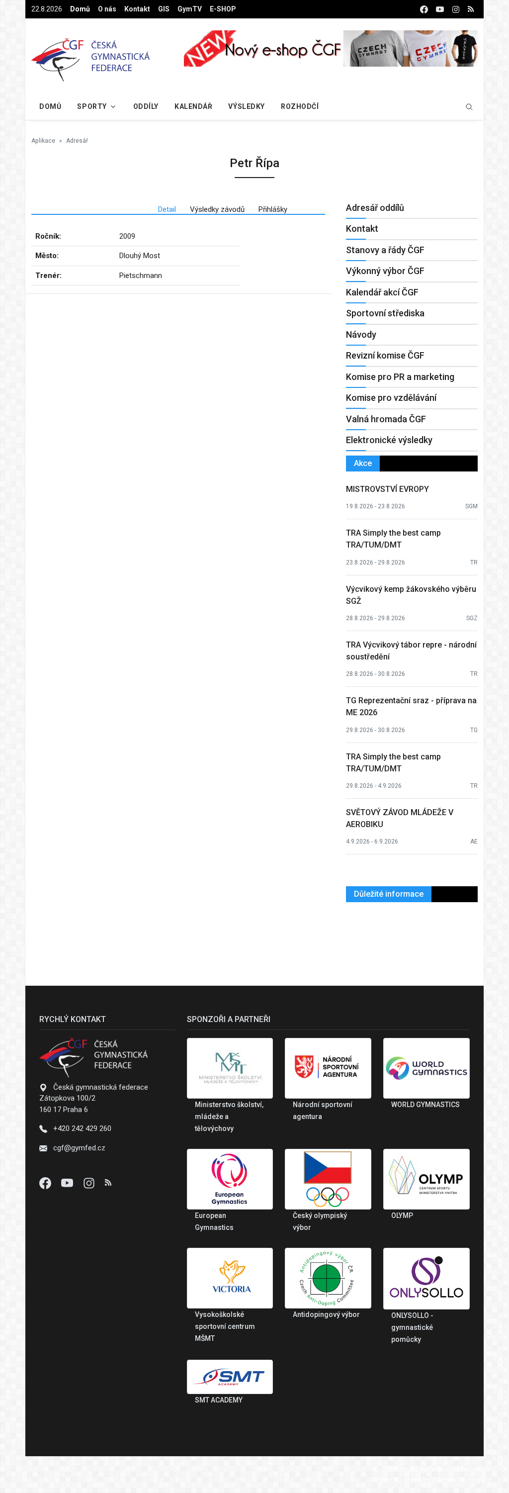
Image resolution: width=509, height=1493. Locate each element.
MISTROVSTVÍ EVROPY (387, 489)
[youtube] (440, 9)
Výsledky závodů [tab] (217, 209)
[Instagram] (90, 1182)
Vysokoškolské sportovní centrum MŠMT (225, 1326)
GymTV (189, 9)
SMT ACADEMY (219, 1400)
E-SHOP (223, 9)
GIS (164, 9)
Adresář (77, 140)
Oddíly (146, 106)
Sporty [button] (91, 106)
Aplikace (43, 140)
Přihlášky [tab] (272, 209)
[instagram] (456, 9)
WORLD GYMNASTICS (425, 1105)
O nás (107, 9)
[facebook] (424, 9)
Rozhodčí (300, 106)
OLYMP (402, 1215)
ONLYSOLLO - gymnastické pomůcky (412, 1327)
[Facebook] (46, 1182)
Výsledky (246, 106)
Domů (80, 9)
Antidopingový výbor (326, 1314)
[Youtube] (68, 1182)
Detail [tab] (167, 209)
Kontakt (137, 9)
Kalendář (193, 106)
